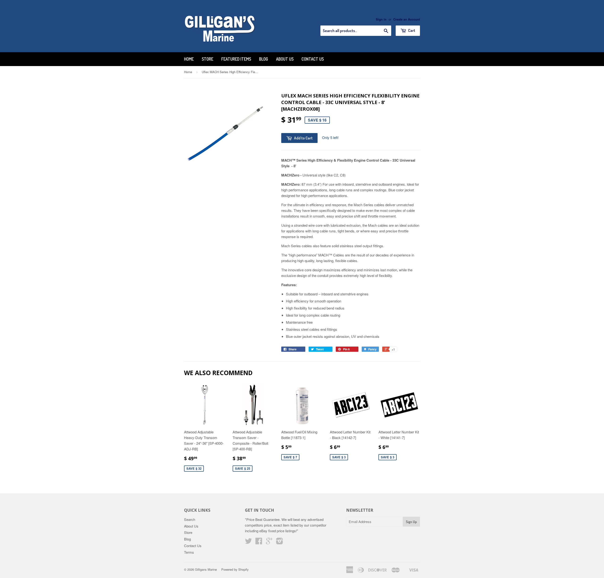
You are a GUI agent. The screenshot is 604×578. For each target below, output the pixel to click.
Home (189, 59)
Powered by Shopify (235, 569)
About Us (285, 59)
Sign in (381, 19)
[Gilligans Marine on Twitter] (248, 542)
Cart (411, 30)
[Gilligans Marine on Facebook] (258, 542)
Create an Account (406, 19)
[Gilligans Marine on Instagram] (279, 542)
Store (207, 59)
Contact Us (313, 59)
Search (189, 519)
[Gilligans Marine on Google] (269, 542)
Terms (189, 552)
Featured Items (236, 59)
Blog (263, 59)
